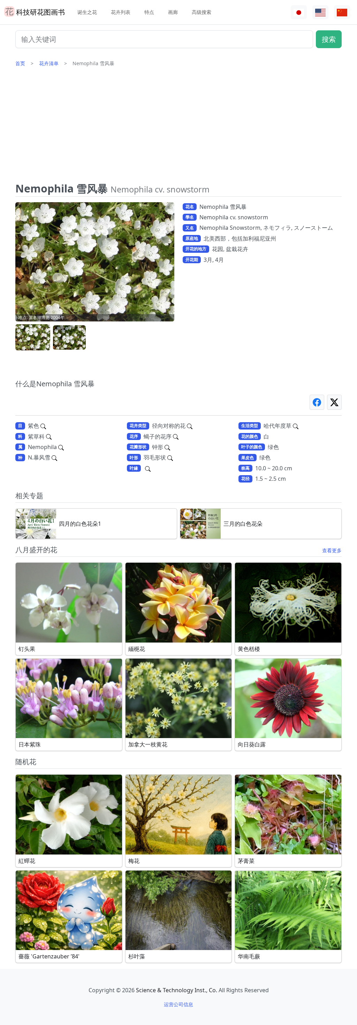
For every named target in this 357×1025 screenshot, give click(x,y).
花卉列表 (120, 12)
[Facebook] (317, 402)
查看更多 (332, 550)
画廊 (173, 12)
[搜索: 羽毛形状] (170, 457)
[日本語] (299, 12)
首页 (20, 63)
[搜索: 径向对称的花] (189, 425)
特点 (149, 12)
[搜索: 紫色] (43, 425)
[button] (32, 337)
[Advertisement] (178, 127)
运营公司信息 (178, 1004)
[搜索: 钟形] (167, 446)
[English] (320, 12)
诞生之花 (87, 12)
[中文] (342, 12)
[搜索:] (148, 468)
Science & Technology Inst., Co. (176, 990)
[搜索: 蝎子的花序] (175, 436)
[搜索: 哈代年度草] (295, 425)
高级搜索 (201, 12)
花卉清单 (49, 63)
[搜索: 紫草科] (49, 436)
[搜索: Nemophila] (61, 446)
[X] (334, 402)
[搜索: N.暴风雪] (54, 457)
